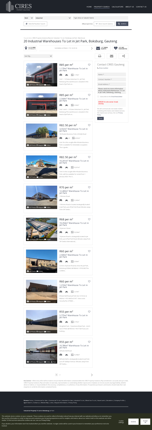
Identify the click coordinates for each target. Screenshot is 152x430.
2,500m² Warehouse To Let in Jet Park (73, 256)
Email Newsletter (116, 97)
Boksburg (68, 38)
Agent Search (28, 402)
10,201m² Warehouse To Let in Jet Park (74, 162)
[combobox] (100, 18)
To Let (62, 38)
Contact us (36, 402)
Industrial (56, 38)
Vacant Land (101, 400)
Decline (133, 422)
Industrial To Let (79, 400)
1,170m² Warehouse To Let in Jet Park (73, 69)
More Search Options (106, 24)
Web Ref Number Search (37, 24)
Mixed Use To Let (90, 400)
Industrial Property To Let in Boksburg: (36, 410)
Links (51, 402)
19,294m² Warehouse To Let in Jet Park (74, 224)
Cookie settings (121, 421)
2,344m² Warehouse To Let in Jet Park (73, 100)
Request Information (61, 402)
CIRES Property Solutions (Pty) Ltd (42, 38)
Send (100, 118)
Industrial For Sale (67, 400)
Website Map (45, 402)
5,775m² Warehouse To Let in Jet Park (73, 316)
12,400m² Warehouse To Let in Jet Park (74, 192)
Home (31, 400)
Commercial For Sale (40, 400)
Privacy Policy (73, 402)
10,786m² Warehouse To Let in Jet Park (74, 347)
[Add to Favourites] (89, 65)
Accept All (145, 421)
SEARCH (123, 24)
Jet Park (74, 38)
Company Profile (119, 400)
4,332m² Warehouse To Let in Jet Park (73, 130)
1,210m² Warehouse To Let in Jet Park (73, 286)
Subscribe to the (111, 97)
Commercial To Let (54, 400)
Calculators (109, 400)
